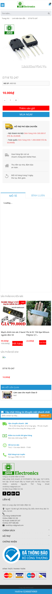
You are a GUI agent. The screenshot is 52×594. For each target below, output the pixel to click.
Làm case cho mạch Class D (25, 392)
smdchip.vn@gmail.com (14, 525)
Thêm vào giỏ (27, 108)
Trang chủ (5, 18)
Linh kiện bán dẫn (18, 18)
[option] (25, 45)
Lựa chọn (42, 342)
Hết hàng (17, 343)
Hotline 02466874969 (26, 591)
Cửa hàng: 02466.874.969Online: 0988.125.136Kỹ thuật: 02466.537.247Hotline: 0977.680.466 (12, 519)
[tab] (13, 195)
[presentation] (13, 196)
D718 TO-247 (8, 368)
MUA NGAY (26, 114)
